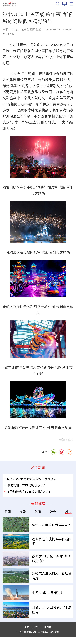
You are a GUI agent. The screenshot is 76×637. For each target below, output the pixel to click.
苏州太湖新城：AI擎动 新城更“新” (51, 558)
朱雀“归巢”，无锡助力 (47, 593)
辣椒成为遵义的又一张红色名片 (51, 575)
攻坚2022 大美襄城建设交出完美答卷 (32, 479)
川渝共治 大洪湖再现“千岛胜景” (51, 610)
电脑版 (48, 627)
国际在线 (9, 4)
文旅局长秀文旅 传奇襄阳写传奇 (28, 491)
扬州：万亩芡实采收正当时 (51, 524)
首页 (26, 627)
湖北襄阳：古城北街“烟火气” (26, 485)
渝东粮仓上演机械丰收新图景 (51, 541)
